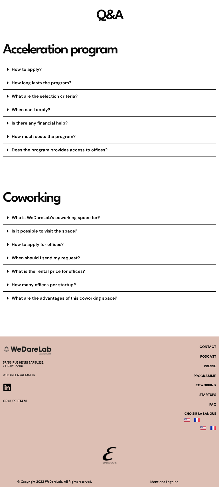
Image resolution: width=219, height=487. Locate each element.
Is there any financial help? (40, 123)
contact (208, 346)
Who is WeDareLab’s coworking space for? (56, 218)
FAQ (212, 404)
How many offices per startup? (44, 285)
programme (205, 376)
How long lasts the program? (41, 83)
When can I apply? (31, 110)
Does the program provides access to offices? (60, 150)
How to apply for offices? (38, 244)
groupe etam (15, 401)
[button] (109, 69)
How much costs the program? (44, 136)
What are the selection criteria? (45, 96)
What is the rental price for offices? (48, 271)
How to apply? (27, 69)
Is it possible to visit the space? (44, 231)
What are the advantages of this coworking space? (64, 298)
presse (210, 366)
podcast (208, 356)
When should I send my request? (46, 258)
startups (207, 394)
